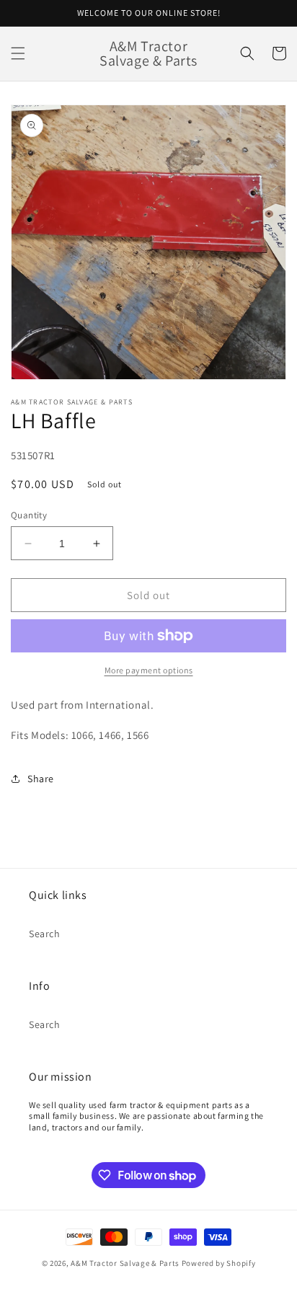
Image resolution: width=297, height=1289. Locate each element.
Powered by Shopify (219, 1263)
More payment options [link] (149, 670)
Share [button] (40, 778)
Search (45, 933)
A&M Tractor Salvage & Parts (125, 1263)
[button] (18, 53)
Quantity (29, 515)
